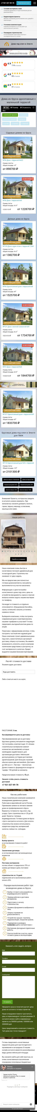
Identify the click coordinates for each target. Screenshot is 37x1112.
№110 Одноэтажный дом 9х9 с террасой (18, 463)
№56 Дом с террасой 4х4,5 (13, 160)
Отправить (7, 1002)
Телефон (5, 958)
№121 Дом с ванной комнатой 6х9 (16, 327)
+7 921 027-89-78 (7, 3)
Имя (3, 950)
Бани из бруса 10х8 (25, 490)
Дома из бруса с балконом (11, 479)
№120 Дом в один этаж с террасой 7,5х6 (18, 246)
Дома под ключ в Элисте (22, 44)
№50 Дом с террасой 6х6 (12, 200)
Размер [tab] (15, 108)
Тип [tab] (6, 108)
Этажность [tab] (26, 108)
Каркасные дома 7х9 (26, 484)
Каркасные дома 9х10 (10, 484)
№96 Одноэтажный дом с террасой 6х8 (18, 286)
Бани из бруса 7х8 (11, 490)
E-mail (4, 966)
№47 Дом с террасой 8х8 (12, 367)
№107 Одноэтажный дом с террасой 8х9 (18, 414)
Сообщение (6, 974)
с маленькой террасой (10, 115)
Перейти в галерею (18, 559)
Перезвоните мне (24, 3)
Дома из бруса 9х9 (27, 479)
